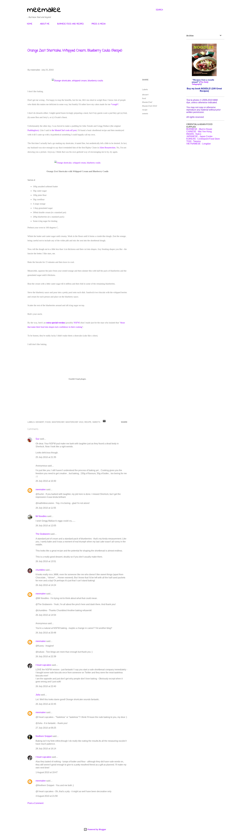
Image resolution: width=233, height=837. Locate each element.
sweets (145, 113)
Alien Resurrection (107, 147)
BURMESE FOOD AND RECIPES (70, 24)
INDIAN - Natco (193, 134)
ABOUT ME (44, 24)
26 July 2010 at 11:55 (46, 508)
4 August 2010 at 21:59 (47, 796)
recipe (144, 110)
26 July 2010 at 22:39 (46, 656)
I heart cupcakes (43, 665)
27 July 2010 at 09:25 (46, 728)
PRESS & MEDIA (99, 24)
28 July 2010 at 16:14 (46, 748)
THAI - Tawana (193, 141)
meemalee (44, 10)
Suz (37, 439)
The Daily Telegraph (200, 83)
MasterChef (147, 102)
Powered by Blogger (96, 829)
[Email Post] (104, 422)
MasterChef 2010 (149, 106)
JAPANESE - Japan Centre (199, 136)
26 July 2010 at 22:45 (46, 704)
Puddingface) (33, 130)
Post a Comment (35, 803)
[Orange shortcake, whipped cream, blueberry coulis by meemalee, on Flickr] (77, 80)
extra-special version (55, 323)
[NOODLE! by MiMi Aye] (204, 75)
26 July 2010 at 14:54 (46, 615)
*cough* (114, 104)
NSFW (77, 323)
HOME (29, 24)
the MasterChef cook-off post (64, 130)
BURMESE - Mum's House (199, 129)
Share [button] (145, 80)
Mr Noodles (41, 516)
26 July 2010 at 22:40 (46, 686)
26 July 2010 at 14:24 (46, 585)
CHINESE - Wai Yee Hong (199, 131)
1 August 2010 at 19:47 (47, 772)
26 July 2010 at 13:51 (46, 561)
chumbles (40, 570)
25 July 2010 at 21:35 (46, 457)
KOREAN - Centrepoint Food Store (203, 139)
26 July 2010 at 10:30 (46, 481)
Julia (38, 695)
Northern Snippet (44, 736)
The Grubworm (43, 534)
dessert (145, 94)
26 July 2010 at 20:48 (46, 633)
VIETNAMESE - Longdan (198, 144)
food (144, 98)
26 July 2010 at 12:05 (46, 525)
